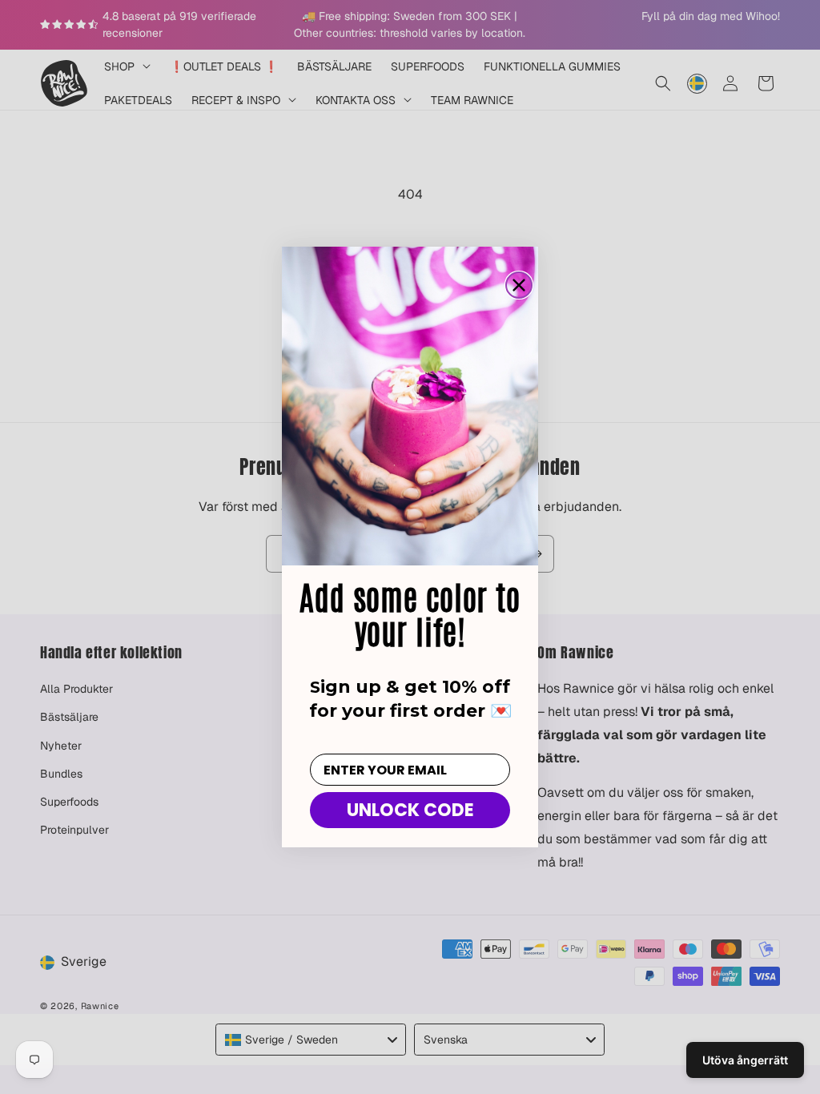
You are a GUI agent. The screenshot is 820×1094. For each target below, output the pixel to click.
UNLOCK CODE (410, 810)
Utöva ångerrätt (745, 1060)
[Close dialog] (519, 285)
